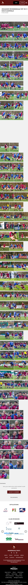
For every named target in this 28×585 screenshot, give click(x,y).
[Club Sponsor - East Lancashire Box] (9, 523)
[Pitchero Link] (14, 569)
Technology (14, 574)
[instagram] (16, 553)
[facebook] (11, 553)
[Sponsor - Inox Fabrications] (9, 529)
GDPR (20, 574)
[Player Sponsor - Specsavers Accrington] (9, 539)
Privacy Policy (19, 575)
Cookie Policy (8, 577)
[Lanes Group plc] (19, 523)
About (14, 572)
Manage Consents (18, 577)
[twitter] (14, 553)
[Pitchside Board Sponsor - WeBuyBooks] (9, 534)
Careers (8, 574)
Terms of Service (10, 575)
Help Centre (8, 572)
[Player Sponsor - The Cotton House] (19, 529)
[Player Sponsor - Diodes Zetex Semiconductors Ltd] (19, 534)
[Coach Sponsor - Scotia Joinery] (19, 539)
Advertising (20, 572)
